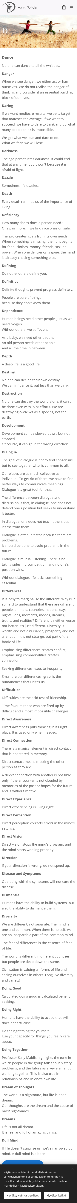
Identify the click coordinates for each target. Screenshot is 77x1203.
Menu (71, 7)
